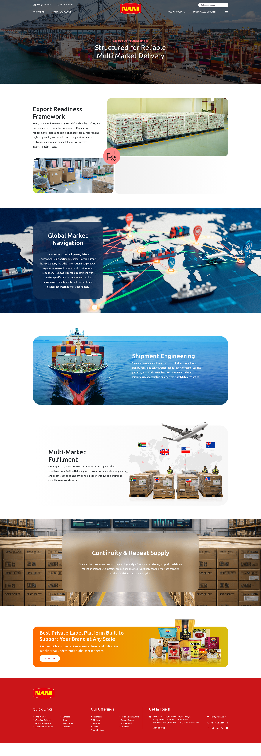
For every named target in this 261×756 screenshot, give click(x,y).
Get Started (50, 658)
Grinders (125, 727)
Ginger (96, 727)
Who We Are (40, 717)
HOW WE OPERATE (176, 11)
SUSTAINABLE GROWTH (204, 11)
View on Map (159, 727)
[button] (225, 11)
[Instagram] (213, 728)
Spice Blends (127, 723)
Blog (65, 720)
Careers (66, 717)
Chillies (96, 720)
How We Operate (43, 723)
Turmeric (97, 717)
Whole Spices (99, 730)
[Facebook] (208, 728)
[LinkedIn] (217, 728)
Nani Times (68, 723)
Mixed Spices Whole (130, 717)
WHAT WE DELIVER (62, 11)
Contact (66, 727)
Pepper (96, 723)
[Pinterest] (222, 728)
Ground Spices (127, 720)
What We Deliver (43, 720)
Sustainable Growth (44, 727)
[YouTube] (227, 728)
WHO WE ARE (39, 11)
